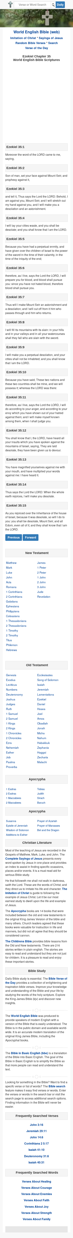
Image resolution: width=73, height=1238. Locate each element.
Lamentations (45, 694)
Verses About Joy (37, 1206)
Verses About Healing (36, 1181)
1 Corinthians (14, 592)
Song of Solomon (47, 680)
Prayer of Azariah (47, 821)
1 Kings (10, 723)
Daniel (41, 704)
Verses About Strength (36, 1213)
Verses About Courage (36, 1188)
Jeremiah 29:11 (36, 1131)
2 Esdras (11, 793)
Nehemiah (12, 747)
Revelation (43, 596)
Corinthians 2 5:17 (36, 1143)
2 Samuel (12, 718)
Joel (39, 714)
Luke (9, 572)
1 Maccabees (13, 798)
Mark (9, 567)
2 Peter (41, 572)
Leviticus (11, 684)
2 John (41, 582)
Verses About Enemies (36, 1194)
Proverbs (11, 767)
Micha (41, 733)
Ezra (9, 743)
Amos (40, 718)
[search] (53, 4)
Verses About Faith (36, 1200)
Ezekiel (41, 699)
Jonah (41, 728)
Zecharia (42, 757)
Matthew (11, 563)
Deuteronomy (14, 694)
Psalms (10, 762)
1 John (41, 577)
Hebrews (11, 650)
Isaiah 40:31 (36, 1162)
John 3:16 (36, 1125)
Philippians (12, 611)
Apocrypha (18, 911)
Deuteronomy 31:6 (36, 1156)
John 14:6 (36, 1137)
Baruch (41, 802)
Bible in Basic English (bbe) (29, 1053)
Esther (10, 752)
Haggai (41, 752)
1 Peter (41, 567)
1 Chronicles (13, 733)
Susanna (11, 821)
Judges (10, 704)
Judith (40, 793)
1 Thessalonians (16, 621)
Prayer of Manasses (48, 825)
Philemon (12, 645)
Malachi (42, 762)
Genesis (11, 675)
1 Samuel (12, 714)
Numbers (11, 689)
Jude (40, 592)
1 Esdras (11, 789)
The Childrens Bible (18, 941)
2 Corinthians (14, 596)
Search (53, 43)
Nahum (41, 738)
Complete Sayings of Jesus (23, 858)
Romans (11, 587)
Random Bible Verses (30, 43)
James (41, 563)
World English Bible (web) (36, 31)
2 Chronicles (13, 738)
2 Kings (10, 728)
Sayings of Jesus (51, 38)
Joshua (10, 699)
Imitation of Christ (23, 38)
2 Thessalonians (16, 625)
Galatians (12, 601)
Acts (8, 582)
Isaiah (41, 684)
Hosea (41, 709)
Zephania (43, 747)
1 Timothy (12, 630)
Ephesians (12, 606)
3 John (41, 587)
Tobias (41, 789)
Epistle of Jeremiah (17, 825)
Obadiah (42, 723)
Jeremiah (43, 689)
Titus (9, 640)
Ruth (9, 709)
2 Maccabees (13, 802)
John (9, 577)
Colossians (13, 616)
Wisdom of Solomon (17, 830)
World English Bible (24, 1016)
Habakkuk (43, 743)
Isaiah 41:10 (36, 1150)
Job (8, 757)
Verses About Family (36, 1219)
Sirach (40, 798)
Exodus (10, 680)
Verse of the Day (36, 48)
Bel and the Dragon (48, 830)
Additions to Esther (16, 834)
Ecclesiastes (45, 675)
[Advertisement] (36, 102)
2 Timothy (12, 635)
